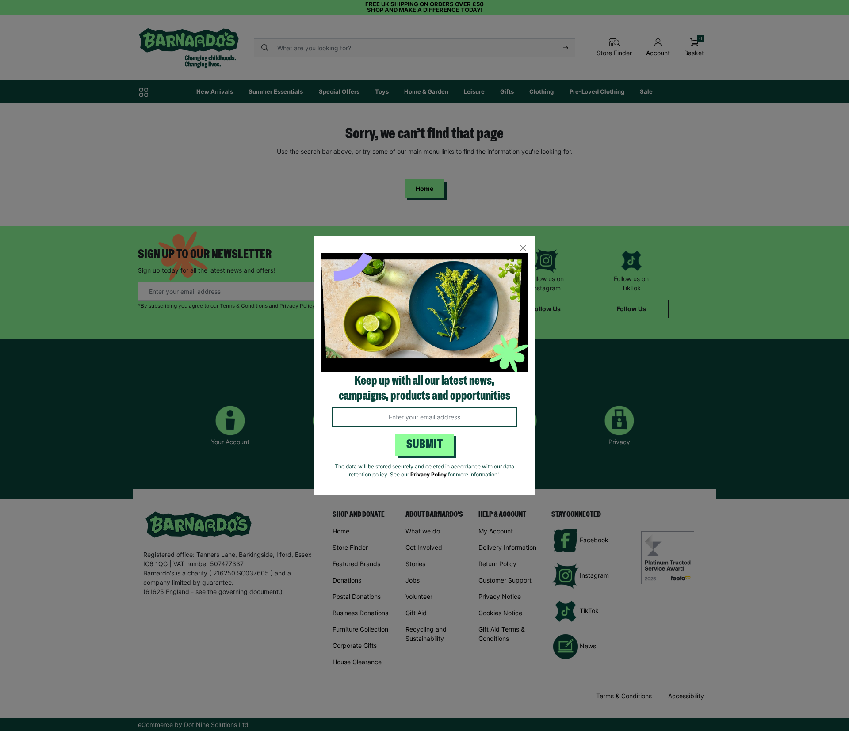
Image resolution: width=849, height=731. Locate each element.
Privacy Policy (428, 474)
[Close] (523, 247)
